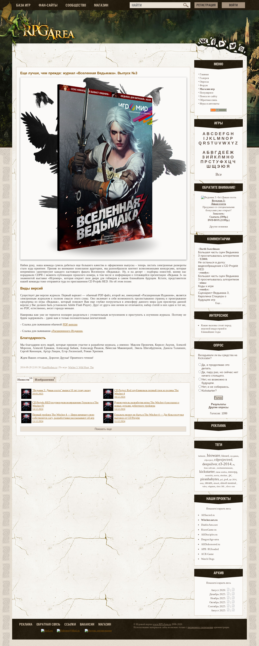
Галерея (204, 78)
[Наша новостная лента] (241, 45)
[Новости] (228, 590)
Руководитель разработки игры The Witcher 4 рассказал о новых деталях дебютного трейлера (146, 405)
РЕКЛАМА (25, 624)
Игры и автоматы (209, 103)
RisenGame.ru (209, 529)
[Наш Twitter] (232, 45)
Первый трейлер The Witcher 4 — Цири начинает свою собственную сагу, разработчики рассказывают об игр (63, 417)
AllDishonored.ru (210, 544)
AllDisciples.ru (209, 534)
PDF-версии (70, 324)
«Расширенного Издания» (67, 331)
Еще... (218, 303)
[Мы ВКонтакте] (204, 45)
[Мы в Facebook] (214, 45)
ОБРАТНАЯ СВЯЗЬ (48, 624)
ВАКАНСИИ (87, 624)
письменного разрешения (200, 627)
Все (218, 174)
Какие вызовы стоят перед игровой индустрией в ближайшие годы (216, 328)
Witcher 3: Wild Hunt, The (81, 367)
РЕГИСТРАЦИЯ (206, 5)
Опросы (204, 81)
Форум (204, 85)
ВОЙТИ (233, 5)
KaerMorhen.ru (49, 367)
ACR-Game (207, 554)
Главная (204, 74)
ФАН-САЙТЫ (48, 5)
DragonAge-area (210, 539)
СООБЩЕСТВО (76, 5)
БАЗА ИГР (23, 5)
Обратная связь (208, 99)
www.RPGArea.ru (162, 624)
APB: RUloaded (210, 549)
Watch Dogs (207, 558)
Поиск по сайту (208, 96)
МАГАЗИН (101, 5)
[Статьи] (233, 590)
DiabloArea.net (209, 524)
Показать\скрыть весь (218, 508)
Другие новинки (218, 226)
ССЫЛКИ (70, 624)
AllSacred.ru (208, 515)
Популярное (206, 92)
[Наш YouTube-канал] (222, 45)
